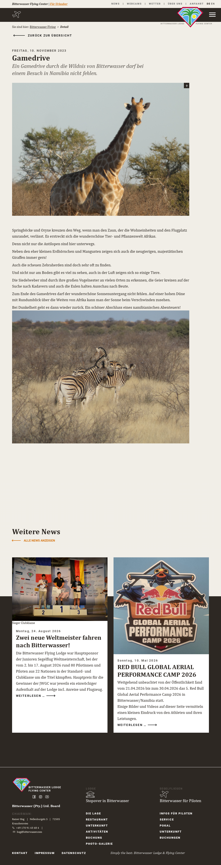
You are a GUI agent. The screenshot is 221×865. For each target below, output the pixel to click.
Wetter (155, 3)
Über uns (175, 3)
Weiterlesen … (31, 695)
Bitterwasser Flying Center (30, 4)
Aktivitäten (97, 831)
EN (213, 3)
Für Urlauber (59, 4)
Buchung (94, 837)
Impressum (45, 853)
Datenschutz (74, 853)
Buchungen (170, 837)
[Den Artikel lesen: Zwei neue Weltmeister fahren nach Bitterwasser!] (59, 589)
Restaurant (97, 819)
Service (167, 819)
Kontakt (20, 853)
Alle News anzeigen (39, 540)
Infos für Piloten (176, 813)
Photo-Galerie (99, 843)
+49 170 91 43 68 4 (27, 827)
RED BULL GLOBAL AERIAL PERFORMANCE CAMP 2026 (156, 670)
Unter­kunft (97, 825)
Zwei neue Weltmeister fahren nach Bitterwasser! (58, 641)
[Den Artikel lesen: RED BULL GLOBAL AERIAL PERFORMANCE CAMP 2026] (161, 605)
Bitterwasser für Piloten (180, 800)
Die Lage (93, 813)
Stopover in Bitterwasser (107, 800)
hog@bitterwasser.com (29, 831)
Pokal (165, 825)
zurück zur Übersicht (50, 35)
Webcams (134, 3)
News (115, 3)
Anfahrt (197, 3)
